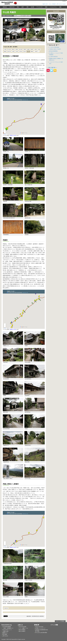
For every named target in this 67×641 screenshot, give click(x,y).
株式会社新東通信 (53, 51)
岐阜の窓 (26, 15)
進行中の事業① (22, 631)
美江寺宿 (20, 49)
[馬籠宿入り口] (13, 343)
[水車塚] (34, 561)
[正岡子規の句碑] (34, 199)
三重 (27, 7)
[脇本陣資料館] (34, 410)
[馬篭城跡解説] (13, 232)
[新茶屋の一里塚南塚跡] (13, 183)
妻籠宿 (32, 51)
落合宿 (25, 51)
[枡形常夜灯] (13, 360)
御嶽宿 (5, 51)
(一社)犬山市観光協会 (54, 47)
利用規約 (54, 4)
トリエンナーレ (53, 7)
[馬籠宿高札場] (13, 460)
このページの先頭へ (60, 621)
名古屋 (32, 7)
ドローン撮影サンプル (23, 628)
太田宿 (35, 49)
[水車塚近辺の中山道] (13, 561)
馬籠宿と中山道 (13, 135)
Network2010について (7, 629)
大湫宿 (13, 51)
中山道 (29, 15)
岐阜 (23, 7)
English (64, 4)
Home (50, 4)
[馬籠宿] (13, 393)
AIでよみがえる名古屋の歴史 (41, 632)
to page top (6, 608)
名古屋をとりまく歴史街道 (19, 15)
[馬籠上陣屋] (34, 460)
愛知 (18, 7)
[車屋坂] (34, 343)
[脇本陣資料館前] (13, 427)
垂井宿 (13, 49)
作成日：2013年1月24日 (7, 15)
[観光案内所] (34, 393)
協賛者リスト (5, 632)
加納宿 (28, 49)
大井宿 (17, 51)
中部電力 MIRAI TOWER (55, 49)
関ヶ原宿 (9, 49)
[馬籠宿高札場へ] (34, 443)
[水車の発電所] (34, 360)
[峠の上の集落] (13, 595)
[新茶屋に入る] (13, 149)
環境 (46, 7)
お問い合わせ (59, 4)
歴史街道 (5, 7)
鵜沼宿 (32, 49)
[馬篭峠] (34, 595)
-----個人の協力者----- (52, 67)
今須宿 (5, 49)
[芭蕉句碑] (13, 199)
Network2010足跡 (22, 626)
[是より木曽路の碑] (34, 183)
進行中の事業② (22, 629)
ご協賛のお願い (45, 4)
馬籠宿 (28, 51)
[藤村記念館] (13, 410)
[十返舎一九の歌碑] (34, 578)
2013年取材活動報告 (6, 626)
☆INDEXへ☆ (36, 51)
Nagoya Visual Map (39, 626)
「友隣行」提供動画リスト (7, 628)
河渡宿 (25, 49)
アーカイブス (39, 7)
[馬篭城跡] (34, 232)
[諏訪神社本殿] (34, 216)
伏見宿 (39, 49)
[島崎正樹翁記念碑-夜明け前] (13, 216)
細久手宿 (9, 51)
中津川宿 (20, 51)
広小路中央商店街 (53, 56)
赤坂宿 (17, 49)
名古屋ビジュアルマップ (40, 628)
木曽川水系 (11, 7)
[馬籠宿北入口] (13, 443)
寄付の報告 (4, 634)
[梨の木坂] (13, 578)
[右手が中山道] (34, 476)
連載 (60, 7)
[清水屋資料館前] (34, 377)
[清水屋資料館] (13, 377)
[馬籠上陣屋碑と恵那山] (13, 476)
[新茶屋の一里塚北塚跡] (34, 166)
